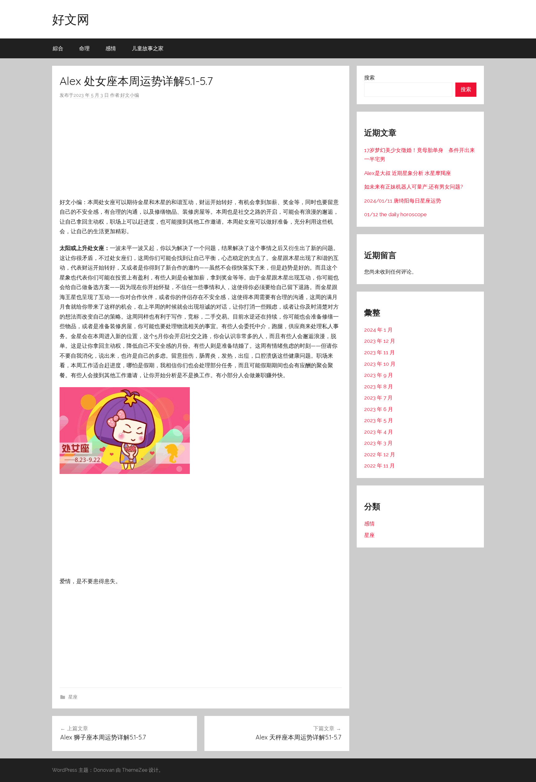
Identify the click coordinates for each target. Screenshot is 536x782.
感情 (110, 48)
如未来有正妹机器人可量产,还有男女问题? (413, 187)
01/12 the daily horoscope (395, 214)
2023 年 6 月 (378, 409)
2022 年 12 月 (379, 454)
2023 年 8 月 (378, 386)
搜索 (369, 77)
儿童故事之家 (147, 48)
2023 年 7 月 (378, 398)
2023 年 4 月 (378, 432)
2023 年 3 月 (378, 443)
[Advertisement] (201, 148)
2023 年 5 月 (378, 420)
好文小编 (129, 95)
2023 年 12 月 (379, 341)
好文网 (70, 19)
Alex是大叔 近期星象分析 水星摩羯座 (407, 173)
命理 (84, 48)
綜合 (58, 48)
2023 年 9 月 (378, 375)
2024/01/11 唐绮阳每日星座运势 (402, 201)
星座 (73, 697)
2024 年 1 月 (378, 330)
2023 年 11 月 (379, 352)
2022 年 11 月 (379, 465)
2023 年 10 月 (379, 364)
